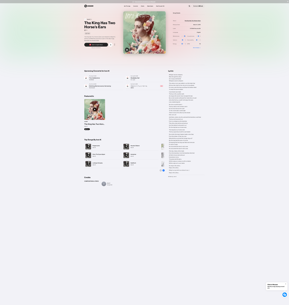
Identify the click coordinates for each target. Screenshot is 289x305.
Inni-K (94, 147)
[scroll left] (161, 170)
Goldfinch (133, 163)
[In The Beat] (164, 155)
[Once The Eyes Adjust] (102, 155)
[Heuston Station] (140, 147)
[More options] (114, 45)
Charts (142, 6)
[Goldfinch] (140, 164)
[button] (287, 1)
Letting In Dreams (98, 163)
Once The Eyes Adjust (99, 154)
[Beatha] (164, 163)
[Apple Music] (87, 129)
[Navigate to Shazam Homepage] (88, 6)
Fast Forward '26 (160, 6)
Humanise (133, 154)
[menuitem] (127, 6)
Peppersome (96, 145)
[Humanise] (140, 155)
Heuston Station (135, 145)
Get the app (127, 6)
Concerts (135, 6)
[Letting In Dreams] (102, 164)
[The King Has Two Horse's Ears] (127, 50)
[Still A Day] (164, 146)
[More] (118, 147)
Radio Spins (150, 6)
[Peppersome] (102, 147)
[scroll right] (163, 170)
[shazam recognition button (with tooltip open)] (285, 295)
